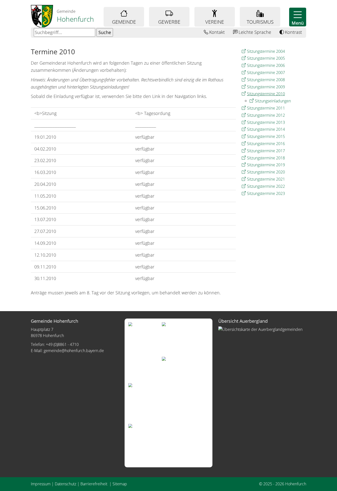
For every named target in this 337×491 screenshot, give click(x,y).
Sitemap (119, 484)
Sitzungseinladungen (273, 101)
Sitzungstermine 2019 (266, 165)
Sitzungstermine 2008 (266, 79)
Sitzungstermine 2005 (266, 58)
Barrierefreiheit (94, 484)
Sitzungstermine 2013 (266, 122)
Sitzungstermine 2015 (266, 136)
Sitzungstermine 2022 (266, 186)
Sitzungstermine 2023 (266, 193)
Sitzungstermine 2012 (266, 115)
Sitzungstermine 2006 (266, 65)
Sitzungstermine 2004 (266, 51)
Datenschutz (65, 484)
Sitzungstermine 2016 (266, 143)
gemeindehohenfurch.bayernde (74, 350)
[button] (297, 17)
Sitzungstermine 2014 (266, 129)
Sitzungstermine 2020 (266, 172)
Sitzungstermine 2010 (266, 93)
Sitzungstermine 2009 (266, 87)
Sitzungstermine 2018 (266, 158)
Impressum (41, 484)
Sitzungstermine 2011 (266, 108)
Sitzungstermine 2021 (266, 179)
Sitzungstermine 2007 (266, 72)
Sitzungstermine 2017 (266, 150)
